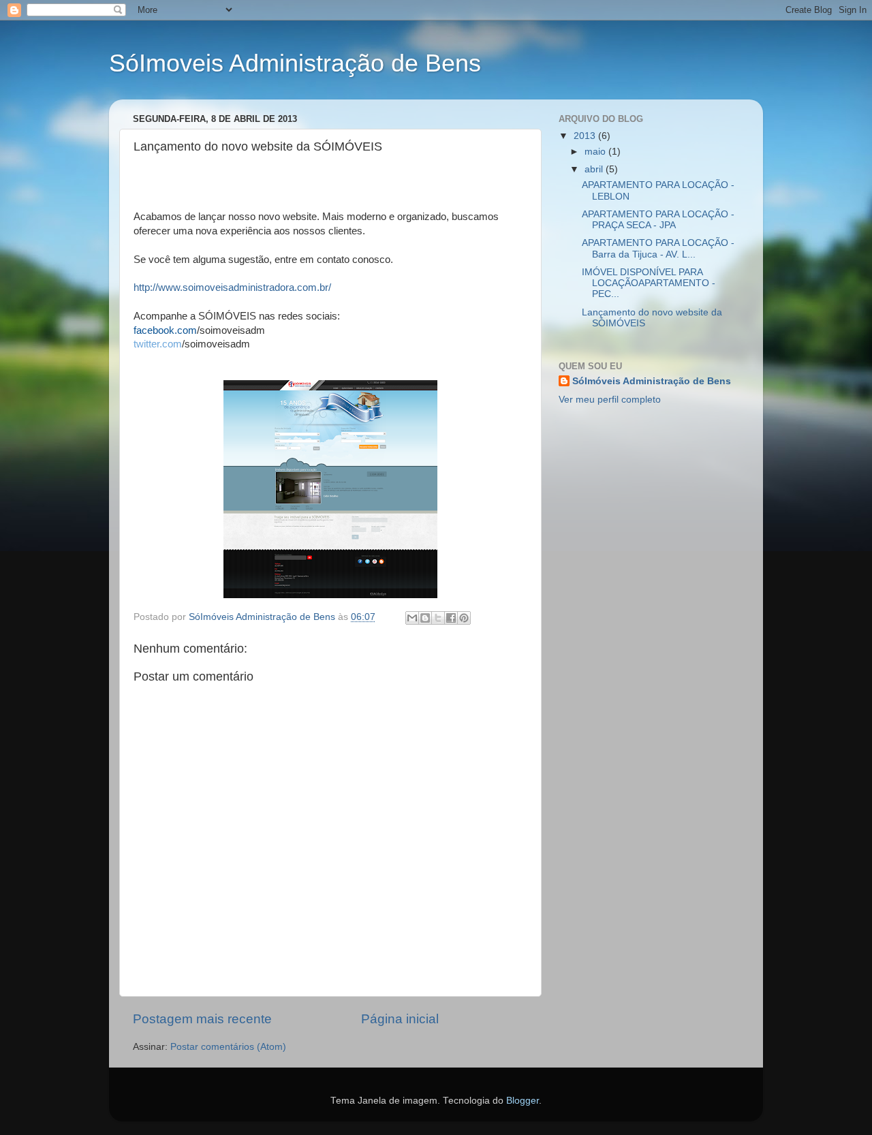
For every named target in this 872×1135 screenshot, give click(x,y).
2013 (586, 136)
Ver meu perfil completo (610, 399)
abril (595, 169)
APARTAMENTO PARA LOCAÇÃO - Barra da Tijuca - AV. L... (658, 248)
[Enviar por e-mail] (412, 618)
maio (596, 151)
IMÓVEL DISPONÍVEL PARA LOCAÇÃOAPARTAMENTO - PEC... (648, 283)
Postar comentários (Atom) (228, 1047)
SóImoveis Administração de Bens (295, 63)
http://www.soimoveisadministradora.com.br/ (232, 287)
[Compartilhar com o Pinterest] (464, 618)
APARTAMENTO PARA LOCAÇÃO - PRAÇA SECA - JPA (658, 219)
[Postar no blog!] (425, 618)
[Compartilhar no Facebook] (451, 618)
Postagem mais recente (202, 1019)
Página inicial (400, 1019)
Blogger (522, 1100)
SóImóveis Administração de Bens (651, 381)
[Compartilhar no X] (438, 618)
